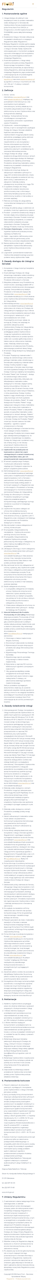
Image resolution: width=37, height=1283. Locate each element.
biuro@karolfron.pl (15, 633)
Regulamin (10, 1279)
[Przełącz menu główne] (33, 4)
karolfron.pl (8, 79)
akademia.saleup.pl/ (27, 79)
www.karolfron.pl (19, 97)
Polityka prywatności (23, 1279)
